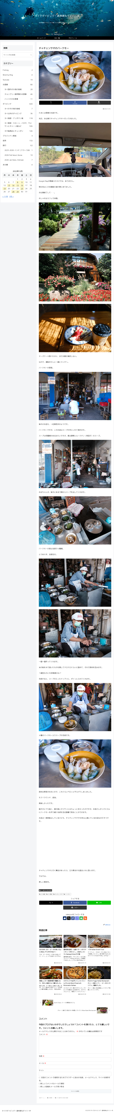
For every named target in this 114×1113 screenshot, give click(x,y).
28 (13, 192)
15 (18, 185)
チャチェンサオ (58, 894)
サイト (41, 1070)
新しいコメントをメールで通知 (52, 1083)
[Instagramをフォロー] (77, 918)
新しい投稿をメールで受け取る (52, 1086)
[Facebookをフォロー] (73, 918)
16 (22, 185)
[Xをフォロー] (69, 918)
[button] (99, 103)
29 (18, 192)
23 (22, 188)
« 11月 (5, 196)
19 (5, 188)
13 (9, 185)
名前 (41, 1056)
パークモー (68, 894)
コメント (43, 1034)
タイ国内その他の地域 (46, 890)
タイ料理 (43, 894)
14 (13, 185)
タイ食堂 (50, 894)
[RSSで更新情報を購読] (85, 918)
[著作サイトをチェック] (65, 918)
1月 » (11, 196)
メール (42, 1063)
